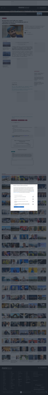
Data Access (24, 209)
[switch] (33, 196)
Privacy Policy (28, 209)
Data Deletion (20, 209)
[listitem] (24, 195)
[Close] (36, 185)
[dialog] (24, 197)
